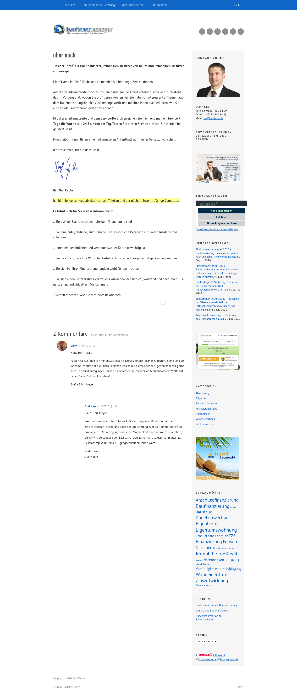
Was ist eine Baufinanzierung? (213, 610)
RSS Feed (202, 31)
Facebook (233, 31)
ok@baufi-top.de (213, 118)
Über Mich (68, 5)
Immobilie (206, 553)
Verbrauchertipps (205, 419)
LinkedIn (217, 31)
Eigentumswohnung (216, 530)
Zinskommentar (205, 424)
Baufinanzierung (212, 506)
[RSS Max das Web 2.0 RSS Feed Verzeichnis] (206, 659)
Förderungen (203, 413)
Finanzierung (209, 541)
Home (56, 5)
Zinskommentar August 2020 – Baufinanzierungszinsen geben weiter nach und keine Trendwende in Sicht (217, 253)
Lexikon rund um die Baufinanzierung (217, 605)
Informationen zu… (134, 5)
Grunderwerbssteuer (224, 548)
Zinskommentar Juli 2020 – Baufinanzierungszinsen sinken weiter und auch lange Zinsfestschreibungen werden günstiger (217, 271)
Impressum (160, 5)
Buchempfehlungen (207, 403)
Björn (74, 346)
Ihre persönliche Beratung (99, 5)
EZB (232, 535)
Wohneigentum (211, 574)
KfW (221, 554)
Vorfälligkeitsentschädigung (218, 568)
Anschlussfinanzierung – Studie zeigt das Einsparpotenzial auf (217, 316)
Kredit (232, 554)
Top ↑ (241, 686)
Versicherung (204, 564)
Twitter (241, 31)
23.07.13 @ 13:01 (109, 406)
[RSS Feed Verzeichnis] (217, 655)
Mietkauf (199, 560)
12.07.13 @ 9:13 (88, 345)
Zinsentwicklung (212, 580)
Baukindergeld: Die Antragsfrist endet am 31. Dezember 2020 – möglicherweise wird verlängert (217, 285)
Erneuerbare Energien (212, 536)
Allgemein (201, 398)
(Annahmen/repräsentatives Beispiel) (217, 229)
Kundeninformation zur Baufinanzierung (209, 617)
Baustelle (204, 512)
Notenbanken (213, 559)
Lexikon (57, 687)
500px (225, 31)
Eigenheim (206, 523)
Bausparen (235, 507)
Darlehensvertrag (212, 517)
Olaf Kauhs (91, 406)
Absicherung (202, 393)
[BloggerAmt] (227, 659)
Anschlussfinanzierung (217, 500)
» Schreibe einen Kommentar (109, 335)
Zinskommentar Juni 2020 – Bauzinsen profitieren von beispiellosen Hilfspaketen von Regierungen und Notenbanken (218, 304)
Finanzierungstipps (206, 408)
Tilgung (232, 559)
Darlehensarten (72, 687)
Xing (210, 31)
